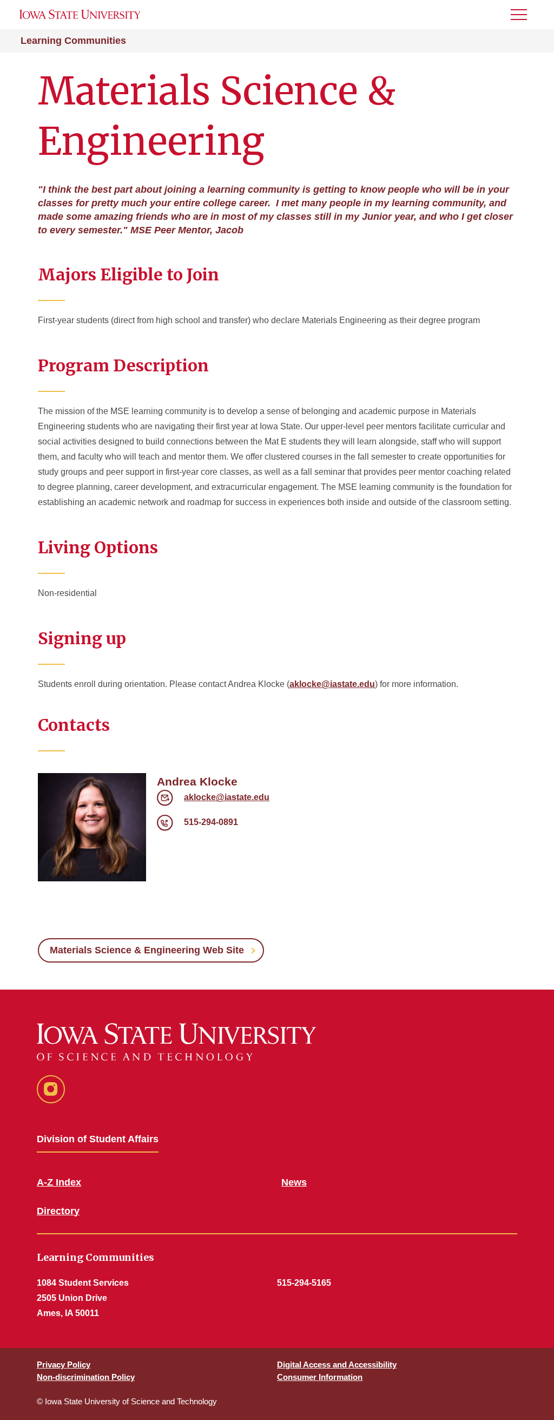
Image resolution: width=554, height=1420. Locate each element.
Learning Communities (73, 40)
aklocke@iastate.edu (332, 684)
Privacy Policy (63, 1364)
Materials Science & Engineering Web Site (147, 950)
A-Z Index (59, 1182)
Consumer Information (319, 1377)
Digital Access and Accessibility (337, 1364)
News (294, 1182)
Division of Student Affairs (98, 1139)
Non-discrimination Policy (86, 1377)
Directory (58, 1211)
